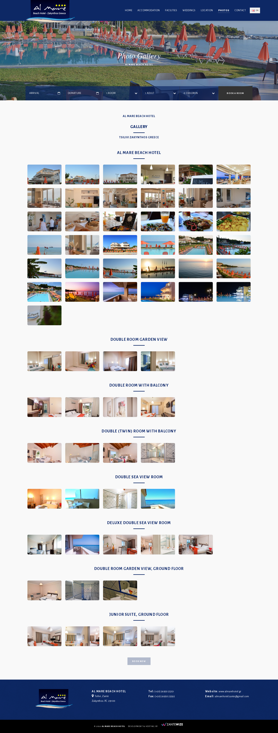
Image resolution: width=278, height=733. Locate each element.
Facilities (171, 10)
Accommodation (148, 10)
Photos (223, 10)
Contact (240, 10)
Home (128, 10)
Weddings (189, 10)
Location (207, 10)
